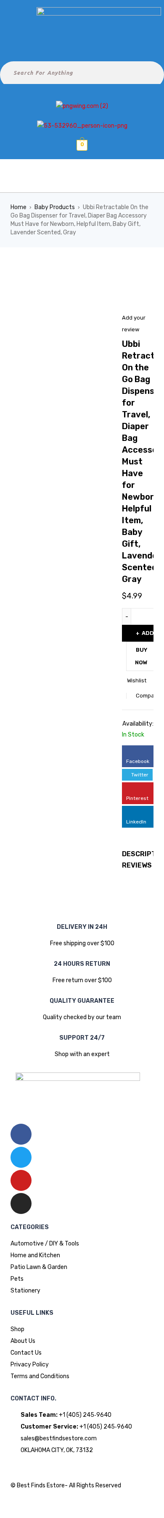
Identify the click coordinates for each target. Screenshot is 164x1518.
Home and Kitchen (35, 1255)
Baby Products (54, 207)
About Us (23, 1341)
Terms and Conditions (40, 1376)
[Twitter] (21, 1157)
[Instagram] (21, 1203)
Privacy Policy (30, 1364)
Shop (17, 1329)
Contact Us (26, 1352)
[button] (82, 176)
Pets (17, 1278)
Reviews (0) (143, 865)
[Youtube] (21, 1180)
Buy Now (141, 656)
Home (18, 207)
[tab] (138, 865)
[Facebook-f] (21, 1134)
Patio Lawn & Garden (39, 1267)
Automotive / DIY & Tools (45, 1243)
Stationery (25, 1290)
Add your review (133, 324)
